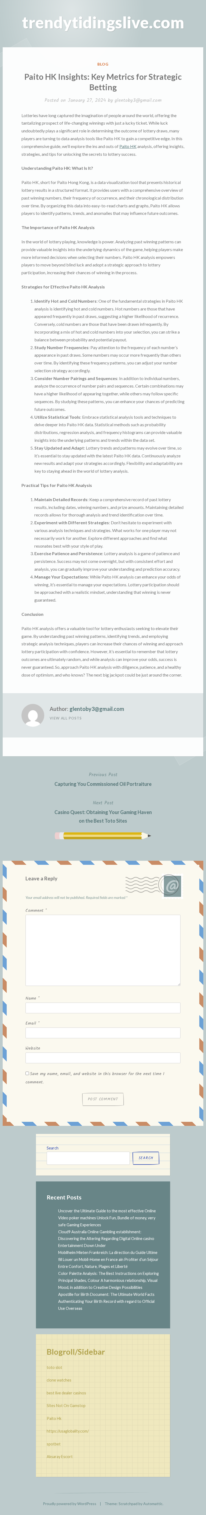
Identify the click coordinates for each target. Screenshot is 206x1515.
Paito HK (128, 146)
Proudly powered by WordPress (69, 1503)
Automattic (153, 1503)
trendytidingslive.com (103, 22)
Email (32, 1023)
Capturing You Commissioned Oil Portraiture (103, 779)
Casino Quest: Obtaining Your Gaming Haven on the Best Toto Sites (103, 811)
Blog (103, 64)
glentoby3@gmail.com (138, 100)
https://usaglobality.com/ (68, 1431)
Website (32, 1048)
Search (52, 1148)
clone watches (59, 1380)
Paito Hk (54, 1418)
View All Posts (66, 718)
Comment (36, 910)
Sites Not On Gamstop (66, 1405)
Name (32, 998)
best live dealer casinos (66, 1393)
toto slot (54, 1367)
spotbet (54, 1444)
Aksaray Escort (60, 1456)
